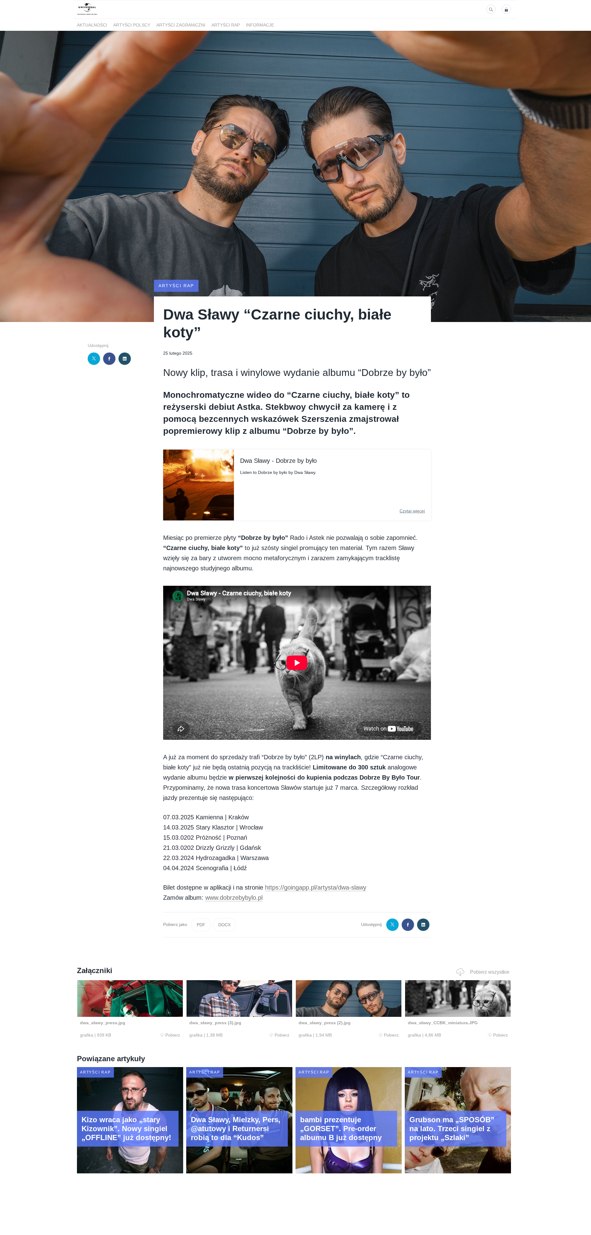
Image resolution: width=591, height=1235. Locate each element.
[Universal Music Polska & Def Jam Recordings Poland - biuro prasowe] (87, 15)
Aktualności (92, 24)
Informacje (260, 24)
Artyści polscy (131, 24)
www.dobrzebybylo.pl (234, 897)
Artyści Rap (225, 24)
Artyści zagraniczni (180, 24)
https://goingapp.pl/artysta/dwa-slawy (315, 887)
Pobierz (172, 1035)
